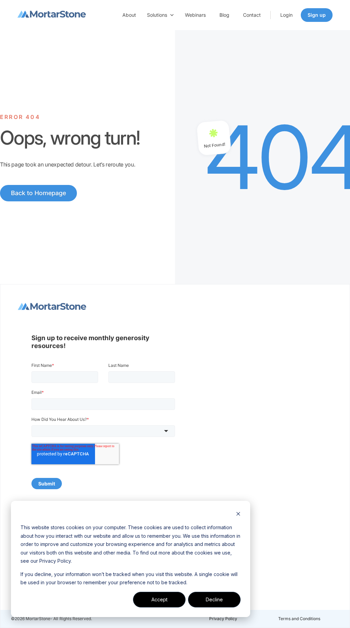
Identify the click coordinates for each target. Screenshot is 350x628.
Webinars (195, 15)
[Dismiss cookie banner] (238, 514)
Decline (214, 599)
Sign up (317, 15)
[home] (51, 15)
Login (286, 15)
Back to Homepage (38, 193)
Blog (224, 15)
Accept (159, 599)
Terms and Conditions (299, 618)
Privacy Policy (223, 618)
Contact (252, 15)
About (129, 15)
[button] (160, 15)
